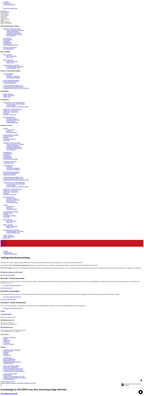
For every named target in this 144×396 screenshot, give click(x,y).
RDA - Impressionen (11, 56)
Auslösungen (7, 41)
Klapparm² (6, 352)
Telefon (2, 242)
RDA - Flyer (10, 57)
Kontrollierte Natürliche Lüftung (14, 34)
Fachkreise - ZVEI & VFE (10, 114)
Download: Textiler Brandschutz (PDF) (13, 308)
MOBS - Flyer (7, 96)
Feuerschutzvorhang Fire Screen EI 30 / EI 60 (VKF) (16, 88)
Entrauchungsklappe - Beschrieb (11, 65)
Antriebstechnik (7, 38)
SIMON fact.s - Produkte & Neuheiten (13, 109)
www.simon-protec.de (9, 393)
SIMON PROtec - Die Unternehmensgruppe (14, 102)
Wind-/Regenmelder (8, 363)
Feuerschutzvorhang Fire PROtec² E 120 (13, 85)
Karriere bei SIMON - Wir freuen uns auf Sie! (17, 106)
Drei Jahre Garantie (8, 136)
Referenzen (6, 113)
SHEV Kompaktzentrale (9, 359)
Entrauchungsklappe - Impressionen (15, 66)
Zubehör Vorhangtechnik (9, 83)
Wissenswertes (7, 340)
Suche (2, 246)
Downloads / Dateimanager (10, 47)
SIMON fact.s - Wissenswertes (11, 111)
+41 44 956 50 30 (6, 314)
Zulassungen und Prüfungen (13, 77)
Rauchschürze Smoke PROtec (11, 81)
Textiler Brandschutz (8, 73)
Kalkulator (3, 240)
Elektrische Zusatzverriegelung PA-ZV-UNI (14, 376)
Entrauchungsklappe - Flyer (13, 68)
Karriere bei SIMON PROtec (10, 8)
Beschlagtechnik (7, 42)
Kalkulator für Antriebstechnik (14, 33)
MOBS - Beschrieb (8, 94)
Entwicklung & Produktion (13, 119)
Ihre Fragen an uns (6, 327)
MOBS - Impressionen (9, 95)
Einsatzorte (9, 75)
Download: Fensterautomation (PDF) (12, 285)
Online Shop (7, 140)
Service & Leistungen (9, 117)
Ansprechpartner (10, 129)
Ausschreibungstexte (8, 49)
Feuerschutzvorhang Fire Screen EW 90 (13, 369)
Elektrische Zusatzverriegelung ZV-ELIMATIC (15, 377)
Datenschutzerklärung (12, 132)
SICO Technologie (11, 35)
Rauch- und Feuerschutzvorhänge (12, 80)
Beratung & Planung (11, 118)
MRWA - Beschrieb (8, 60)
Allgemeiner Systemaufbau (13, 76)
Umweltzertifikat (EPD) (12, 122)
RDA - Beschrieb (8, 54)
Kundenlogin (4, 244)
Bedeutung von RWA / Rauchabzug (12, 29)
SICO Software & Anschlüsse (11, 45)
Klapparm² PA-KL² (8, 351)
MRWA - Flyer (10, 62)
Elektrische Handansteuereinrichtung (12, 362)
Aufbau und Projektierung (13, 31)
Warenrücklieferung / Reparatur (11, 135)
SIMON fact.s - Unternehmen (11, 110)
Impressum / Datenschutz (10, 337)
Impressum (9, 131)
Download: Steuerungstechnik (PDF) (12, 297)
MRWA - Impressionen (12, 61)
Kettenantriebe (7, 355)
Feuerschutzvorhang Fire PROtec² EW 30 (13, 87)
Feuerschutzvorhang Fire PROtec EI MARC (14, 371)
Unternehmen (7, 342)
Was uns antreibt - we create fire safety (16, 104)
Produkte (6, 354)
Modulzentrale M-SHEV (9, 360)
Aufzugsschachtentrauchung (10, 373)
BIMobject (6, 137)
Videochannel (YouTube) (10, 139)
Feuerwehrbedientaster (9, 379)
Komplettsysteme (8, 43)
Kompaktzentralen (8, 357)
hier (7, 330)
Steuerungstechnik (8, 39)
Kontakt (5, 128)
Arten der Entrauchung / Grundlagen (15, 30)
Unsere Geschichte (11, 105)
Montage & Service (11, 121)
